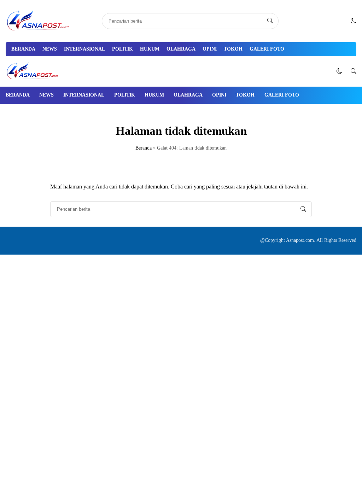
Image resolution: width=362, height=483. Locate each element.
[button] (353, 21)
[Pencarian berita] (270, 20)
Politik (122, 49)
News (49, 49)
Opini (210, 49)
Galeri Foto (267, 49)
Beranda (23, 49)
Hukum (149, 49)
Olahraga (181, 49)
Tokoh (233, 49)
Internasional (84, 49)
